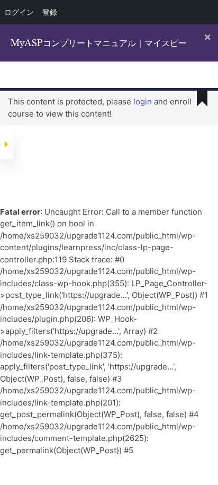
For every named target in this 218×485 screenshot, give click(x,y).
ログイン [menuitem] (19, 11)
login (142, 101)
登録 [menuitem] (49, 11)
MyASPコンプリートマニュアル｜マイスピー (99, 43)
